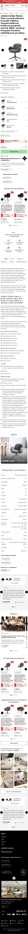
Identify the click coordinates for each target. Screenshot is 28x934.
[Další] (25, 50)
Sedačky (3, 836)
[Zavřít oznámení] (27, 1)
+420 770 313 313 (7, 177)
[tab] (9, 225)
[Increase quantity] (26, 147)
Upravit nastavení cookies (14, 930)
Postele (3, 841)
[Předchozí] (2, 50)
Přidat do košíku (14, 151)
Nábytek (12, 13)
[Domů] (9, 5)
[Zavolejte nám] (22, 5)
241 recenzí (15, 582)
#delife (16, 750)
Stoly (2, 844)
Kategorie (5, 13)
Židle (17, 13)
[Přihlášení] (24, 5)
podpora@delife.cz (7, 181)
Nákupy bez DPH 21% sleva (9, 1)
